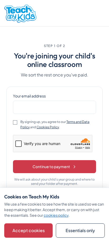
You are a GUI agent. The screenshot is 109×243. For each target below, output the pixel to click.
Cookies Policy (48, 127)
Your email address (29, 95)
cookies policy (56, 215)
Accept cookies (28, 230)
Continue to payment (51, 166)
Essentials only (80, 230)
